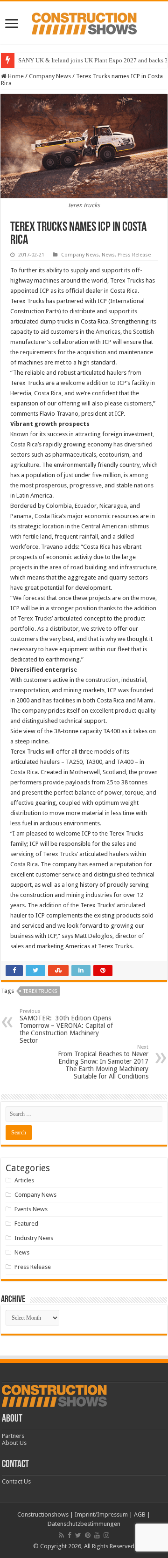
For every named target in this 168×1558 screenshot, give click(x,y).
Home (15, 76)
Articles (24, 1180)
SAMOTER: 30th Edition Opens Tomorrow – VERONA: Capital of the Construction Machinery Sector (66, 1026)
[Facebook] (69, 1535)
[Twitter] (78, 1535)
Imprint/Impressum (101, 1514)
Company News (50, 76)
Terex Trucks (40, 991)
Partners (13, 1435)
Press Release (134, 255)
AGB (140, 1514)
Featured (26, 1223)
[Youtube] (97, 1535)
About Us (14, 1442)
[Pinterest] (87, 1535)
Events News (31, 1209)
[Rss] (61, 1535)
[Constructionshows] (84, 22)
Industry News (33, 1237)
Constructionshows (43, 1514)
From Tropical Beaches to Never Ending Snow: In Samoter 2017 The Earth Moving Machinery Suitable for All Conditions (103, 1062)
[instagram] (106, 1535)
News (108, 255)
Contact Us (16, 1481)
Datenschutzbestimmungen (84, 1523)
